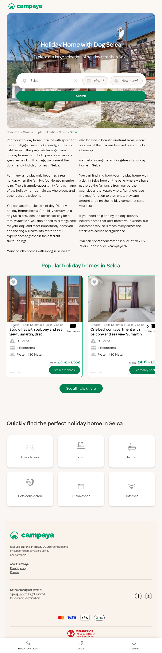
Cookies (14, 572)
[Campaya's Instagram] (148, 596)
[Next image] (147, 326)
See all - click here (81, 388)
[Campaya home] (24, 6)
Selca (62, 132)
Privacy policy (18, 568)
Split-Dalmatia (46, 132)
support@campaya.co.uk (28, 551)
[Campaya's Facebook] (138, 596)
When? (99, 81)
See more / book (64, 370)
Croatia (28, 132)
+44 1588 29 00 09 (39, 547)
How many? (130, 81)
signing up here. (19, 594)
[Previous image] (14, 326)
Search (81, 96)
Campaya (13, 132)
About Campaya (19, 564)
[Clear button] (75, 80)
